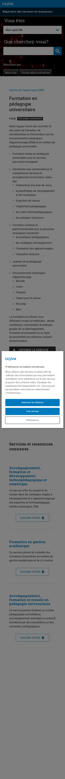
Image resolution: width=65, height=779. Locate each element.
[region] (33, 389)
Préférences (32, 420)
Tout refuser (32, 411)
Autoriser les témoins (32, 402)
